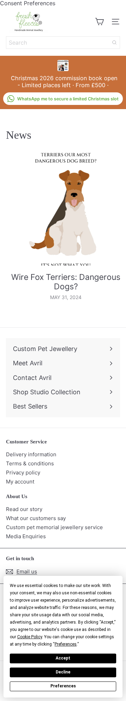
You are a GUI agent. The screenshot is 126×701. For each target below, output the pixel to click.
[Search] (114, 42)
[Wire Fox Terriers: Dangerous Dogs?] (66, 208)
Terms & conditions (30, 463)
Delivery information (31, 454)
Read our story (24, 509)
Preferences (63, 686)
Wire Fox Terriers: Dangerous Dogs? (65, 282)
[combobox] (63, 42)
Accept (63, 658)
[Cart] (99, 22)
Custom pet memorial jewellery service (54, 527)
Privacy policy (23, 472)
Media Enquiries (26, 536)
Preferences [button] (66, 644)
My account (20, 481)
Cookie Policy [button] (29, 636)
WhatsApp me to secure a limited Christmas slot (68, 98)
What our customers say (36, 518)
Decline (63, 672)
